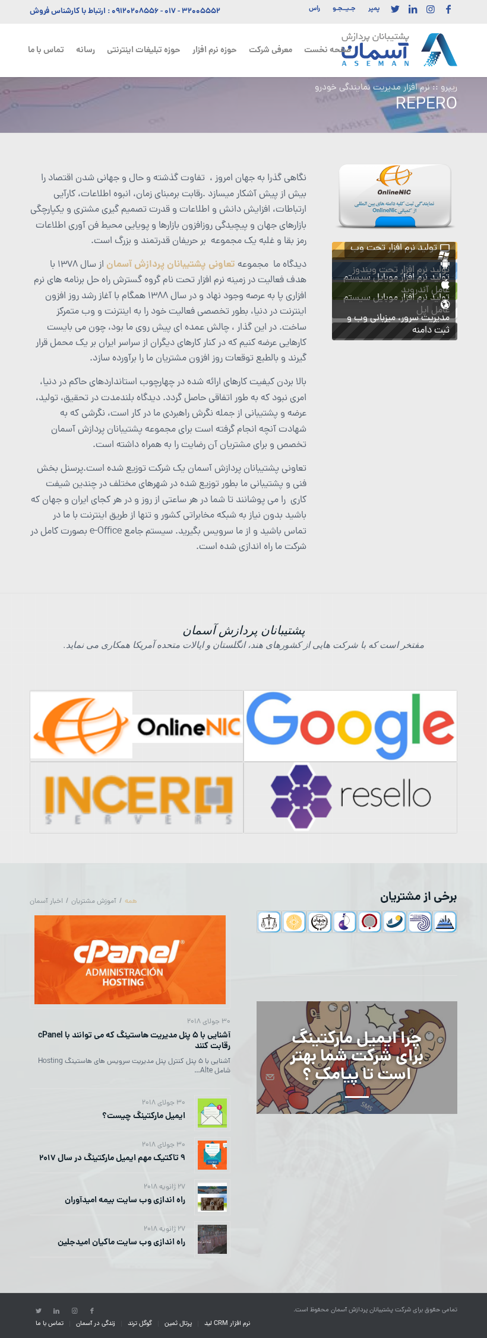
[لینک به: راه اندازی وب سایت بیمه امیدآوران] (212, 1197)
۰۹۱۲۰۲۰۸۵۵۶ (135, 11)
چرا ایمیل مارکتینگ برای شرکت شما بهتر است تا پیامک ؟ (356, 1058)
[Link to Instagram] (430, 9)
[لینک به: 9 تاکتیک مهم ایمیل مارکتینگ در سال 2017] (212, 1155)
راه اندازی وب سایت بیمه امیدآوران (125, 1200)
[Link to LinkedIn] (413, 9)
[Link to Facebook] (448, 9)
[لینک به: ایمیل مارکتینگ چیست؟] (212, 1113)
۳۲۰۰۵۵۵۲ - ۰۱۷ (192, 11)
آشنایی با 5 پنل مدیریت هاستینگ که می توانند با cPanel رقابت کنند (134, 1041)
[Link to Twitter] (395, 9)
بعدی (430, 196)
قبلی (359, 196)
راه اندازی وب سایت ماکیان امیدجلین (121, 1242)
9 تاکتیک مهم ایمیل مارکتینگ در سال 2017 (112, 1158)
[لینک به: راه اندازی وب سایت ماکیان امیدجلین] (212, 1239)
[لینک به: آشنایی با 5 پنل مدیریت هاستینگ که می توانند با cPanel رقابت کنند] (130, 960)
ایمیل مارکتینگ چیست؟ (143, 1116)
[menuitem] (371, 9)
